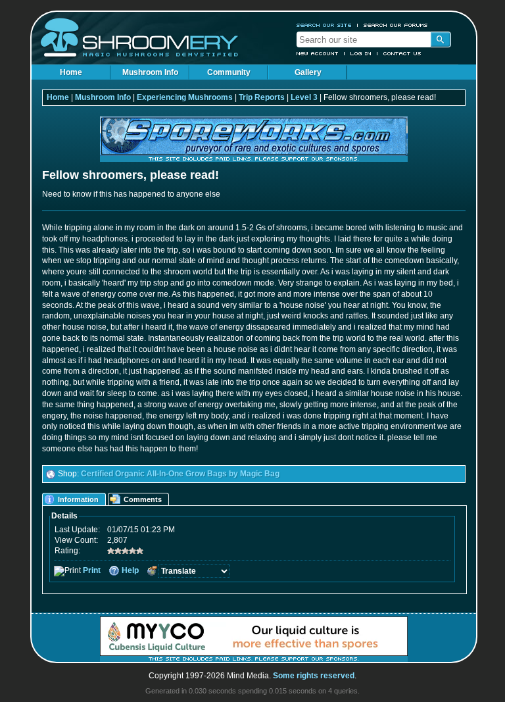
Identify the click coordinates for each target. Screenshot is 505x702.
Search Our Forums (396, 25)
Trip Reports (262, 97)
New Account (318, 53)
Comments (143, 499)
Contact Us (402, 53)
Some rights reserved (313, 675)
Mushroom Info (150, 72)
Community (229, 72)
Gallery (308, 72)
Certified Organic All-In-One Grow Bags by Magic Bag (180, 473)
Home (71, 72)
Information (78, 499)
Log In (361, 53)
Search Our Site (324, 25)
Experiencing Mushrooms (185, 97)
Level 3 (304, 97)
